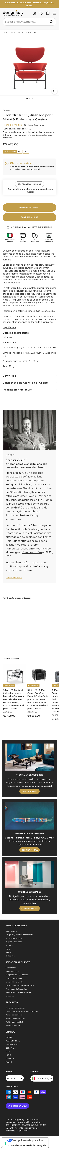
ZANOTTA (10, 1058)
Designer (10, 454)
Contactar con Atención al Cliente (26, 382)
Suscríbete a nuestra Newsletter (18, 992)
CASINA (9, 1037)
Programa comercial (14, 942)
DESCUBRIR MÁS (29, 791)
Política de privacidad (14, 1022)
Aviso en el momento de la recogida (25, 1145)
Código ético (10, 956)
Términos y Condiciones (34, 125)
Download (9, 375)
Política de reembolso (14, 1015)
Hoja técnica (9, 327)
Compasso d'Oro (32, 552)
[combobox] (29, 22)
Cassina (32, 32)
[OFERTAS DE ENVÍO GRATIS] (29, 816)
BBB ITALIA (10, 1048)
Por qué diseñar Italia (14, 938)
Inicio (5, 32)
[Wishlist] (41, 13)
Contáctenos (11, 968)
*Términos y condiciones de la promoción (22, 1011)
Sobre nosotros (11, 931)
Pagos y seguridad (13, 971)
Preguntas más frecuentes (16, 989)
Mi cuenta (10, 996)
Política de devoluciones (15, 1018)
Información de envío (17, 389)
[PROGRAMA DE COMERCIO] (29, 757)
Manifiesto (10, 945)
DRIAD (8, 1051)
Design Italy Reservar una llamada (19, 935)
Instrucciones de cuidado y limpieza (20, 985)
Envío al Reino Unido (14, 982)
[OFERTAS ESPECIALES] (29, 874)
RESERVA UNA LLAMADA (29, 184)
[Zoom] (54, 91)
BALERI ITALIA (12, 1044)
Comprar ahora (29, 217)
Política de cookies (13, 1026)
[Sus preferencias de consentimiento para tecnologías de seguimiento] (5, 1144)
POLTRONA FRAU (13, 1041)
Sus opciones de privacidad (28, 1140)
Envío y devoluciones (14, 978)
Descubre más (14, 577)
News (8, 949)
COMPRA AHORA (29, 850)
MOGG (8, 1055)
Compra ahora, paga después (17, 975)
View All (9, 1062)
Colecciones (18, 32)
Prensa (8, 952)
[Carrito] (47, 13)
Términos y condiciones (15, 1008)
